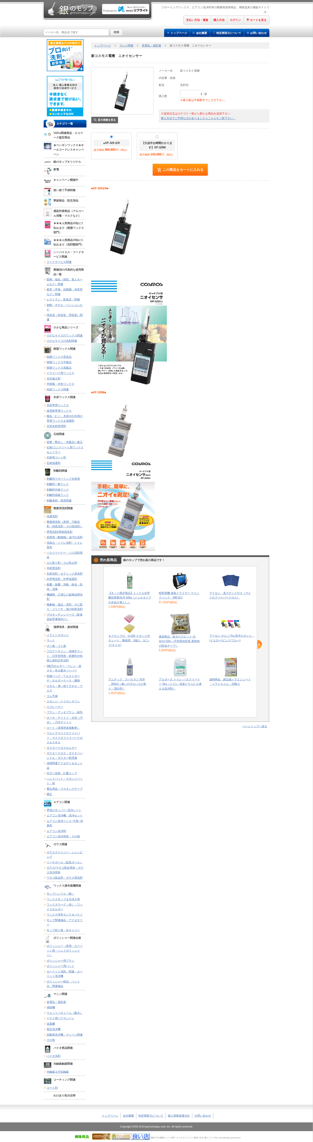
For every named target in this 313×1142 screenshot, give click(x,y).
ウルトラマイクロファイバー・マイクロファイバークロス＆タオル (65, 738)
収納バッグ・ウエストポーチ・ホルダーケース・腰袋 (63, 678)
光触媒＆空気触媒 (58, 1071)
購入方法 (219, 20)
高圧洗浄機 (53, 1029)
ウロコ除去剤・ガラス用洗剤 (65, 877)
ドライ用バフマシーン (60, 1018)
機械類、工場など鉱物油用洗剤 (65, 597)
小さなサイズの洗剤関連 (62, 340)
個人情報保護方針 (179, 1115)
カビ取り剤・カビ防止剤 (62, 562)
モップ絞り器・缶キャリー (63, 930)
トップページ (179, 33)
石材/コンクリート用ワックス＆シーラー (65, 450)
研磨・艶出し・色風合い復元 (65, 442)
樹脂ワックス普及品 (59, 356)
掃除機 (51, 1007)
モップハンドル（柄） (60, 893)
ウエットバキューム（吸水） (65, 1012)
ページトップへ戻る (254, 726)
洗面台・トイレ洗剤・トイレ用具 (65, 545)
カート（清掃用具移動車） (63, 727)
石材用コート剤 (56, 457)
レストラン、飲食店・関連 (63, 299)
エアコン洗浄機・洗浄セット (65, 815)
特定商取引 (228, 33)
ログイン (235, 20)
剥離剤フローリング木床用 (63, 478)
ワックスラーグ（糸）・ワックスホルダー (65, 907)
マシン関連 (126, 45)
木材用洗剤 (53, 568)
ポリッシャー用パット (60, 966)
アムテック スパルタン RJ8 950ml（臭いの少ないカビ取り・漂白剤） (127, 684)
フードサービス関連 (59, 262)
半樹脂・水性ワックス (60, 383)
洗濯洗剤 (52, 516)
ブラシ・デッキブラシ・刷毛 (65, 712)
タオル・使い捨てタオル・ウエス (65, 688)
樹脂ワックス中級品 (59, 362)
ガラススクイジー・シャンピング (65, 855)
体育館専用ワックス (59, 410)
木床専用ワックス (58, 405)
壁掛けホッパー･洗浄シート (64, 810)
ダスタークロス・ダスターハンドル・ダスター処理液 (65, 755)
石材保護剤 (53, 463)
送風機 (51, 1023)
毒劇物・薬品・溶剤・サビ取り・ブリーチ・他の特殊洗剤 (65, 607)
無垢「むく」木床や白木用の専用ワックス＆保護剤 (65, 418)
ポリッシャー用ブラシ (60, 960)
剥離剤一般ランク (58, 484)
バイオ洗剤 (53, 1056)
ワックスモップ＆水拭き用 (63, 899)
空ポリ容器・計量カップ (62, 773)
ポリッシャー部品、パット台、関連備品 (63, 984)
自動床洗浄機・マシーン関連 (65, 1034)
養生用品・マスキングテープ (65, 788)
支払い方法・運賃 (197, 20)
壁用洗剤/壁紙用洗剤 (59, 531)
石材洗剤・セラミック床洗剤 (65, 573)
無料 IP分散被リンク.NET (163, 1137)
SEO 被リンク (206, 1137)
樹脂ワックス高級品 (59, 367)
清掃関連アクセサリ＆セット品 (65, 766)
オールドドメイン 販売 (187, 1137)
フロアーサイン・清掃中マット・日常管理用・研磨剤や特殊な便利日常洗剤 (65, 656)
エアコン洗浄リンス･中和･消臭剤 (65, 823)
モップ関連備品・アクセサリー (65, 922)
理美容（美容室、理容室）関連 (65, 317)
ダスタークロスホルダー (62, 747)
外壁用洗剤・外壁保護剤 (62, 579)
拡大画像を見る (107, 119)
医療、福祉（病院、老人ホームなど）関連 (65, 282)
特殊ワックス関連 (58, 389)
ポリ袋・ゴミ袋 (56, 646)
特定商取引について (150, 1115)
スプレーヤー (55, 707)
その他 (51, 1040)
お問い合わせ (258, 33)
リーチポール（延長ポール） (65, 862)
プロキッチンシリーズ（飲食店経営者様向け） (65, 617)
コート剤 (52, 1087)
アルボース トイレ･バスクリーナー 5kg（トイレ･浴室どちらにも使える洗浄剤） (180, 684)
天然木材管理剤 (56, 426)
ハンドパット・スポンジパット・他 (65, 781)
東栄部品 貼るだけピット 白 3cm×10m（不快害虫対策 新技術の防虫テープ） (179, 641)
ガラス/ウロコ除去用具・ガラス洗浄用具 (65, 870)
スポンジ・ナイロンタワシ (63, 701)
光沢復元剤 (53, 378)
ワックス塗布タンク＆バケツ (65, 914)
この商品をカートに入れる (183, 169)
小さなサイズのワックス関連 (65, 335)
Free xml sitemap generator (227, 1137)
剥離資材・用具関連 (59, 500)
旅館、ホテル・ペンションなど (65, 307)
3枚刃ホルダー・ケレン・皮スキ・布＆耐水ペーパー (64, 668)
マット (51, 640)
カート (258, 20)
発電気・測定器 (56, 1002)
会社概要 (201, 33)
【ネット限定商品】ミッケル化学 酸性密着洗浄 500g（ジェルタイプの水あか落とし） (129, 597)
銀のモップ (72, 9)
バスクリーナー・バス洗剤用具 (65, 555)
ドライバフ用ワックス (60, 373)
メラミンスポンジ (58, 635)
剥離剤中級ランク (58, 489)
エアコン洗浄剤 (56, 831)
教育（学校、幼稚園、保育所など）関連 (65, 292)
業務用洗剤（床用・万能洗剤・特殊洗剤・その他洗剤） (65, 524)
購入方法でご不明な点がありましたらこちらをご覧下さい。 (198, 118)
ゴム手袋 (52, 696)
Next (259, 644)
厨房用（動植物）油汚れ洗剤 (65, 537)
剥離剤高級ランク (58, 495)
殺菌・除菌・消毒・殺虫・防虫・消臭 (65, 587)
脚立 (49, 794)
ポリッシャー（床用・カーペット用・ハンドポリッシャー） (65, 950)
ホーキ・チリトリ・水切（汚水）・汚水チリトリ (65, 720)
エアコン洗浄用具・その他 (63, 836)
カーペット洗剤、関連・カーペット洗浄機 (65, 974)
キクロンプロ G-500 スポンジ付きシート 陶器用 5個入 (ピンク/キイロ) (129, 640)
